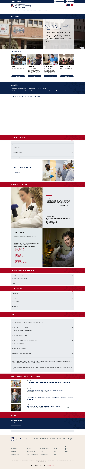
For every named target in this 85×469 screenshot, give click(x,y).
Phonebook (56, 453)
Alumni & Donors (33, 10)
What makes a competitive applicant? (18, 343)
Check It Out (50, 76)
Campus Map (56, 449)
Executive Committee (15, 142)
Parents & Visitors (14, 453)
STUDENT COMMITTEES (32, 67)
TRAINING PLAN (65, 66)
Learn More (18, 76)
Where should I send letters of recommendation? (20, 325)
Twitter (67, 448)
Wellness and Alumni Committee (17, 157)
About (12, 10)
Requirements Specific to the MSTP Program (19, 278)
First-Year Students (15, 293)
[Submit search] (63, 1)
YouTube (67, 453)
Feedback (72, 439)
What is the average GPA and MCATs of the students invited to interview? (24, 340)
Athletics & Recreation (31, 451)
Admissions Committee (16, 144)
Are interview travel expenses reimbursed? (19, 348)
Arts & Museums (29, 449)
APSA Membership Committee (17, 152)
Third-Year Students (15, 298)
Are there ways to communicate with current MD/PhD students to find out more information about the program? (31, 364)
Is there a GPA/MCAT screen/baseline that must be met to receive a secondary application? (27, 358)
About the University (30, 446)
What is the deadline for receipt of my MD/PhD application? (22, 327)
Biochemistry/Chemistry (19, 258)
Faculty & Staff (13, 449)
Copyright (64, 438)
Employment (36, 438)
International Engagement (44, 448)
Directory (55, 446)
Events (39, 10)
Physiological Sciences (19, 256)
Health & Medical (43, 449)
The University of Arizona (50, 465)
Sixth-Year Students (15, 306)
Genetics (16, 257)
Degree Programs (32, 12)
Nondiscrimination (52, 438)
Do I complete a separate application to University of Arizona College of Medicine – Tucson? (27, 322)
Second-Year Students (15, 296)
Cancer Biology (18, 249)
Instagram (67, 449)
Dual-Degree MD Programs (41, 12)
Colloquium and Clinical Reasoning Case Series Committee (22, 149)
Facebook (67, 446)
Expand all (72, 140)
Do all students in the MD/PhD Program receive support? (21, 353)
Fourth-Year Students (15, 301)
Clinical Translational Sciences (20, 250)
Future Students (13, 446)
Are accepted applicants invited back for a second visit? (21, 351)
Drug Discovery (18, 260)
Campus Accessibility (70, 438)
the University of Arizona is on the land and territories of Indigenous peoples (33, 459)
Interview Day (14, 280)
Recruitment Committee (16, 147)
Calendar (45, 10)
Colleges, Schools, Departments (32, 454)
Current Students (13, 448)
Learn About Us (17, 172)
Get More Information (15, 431)
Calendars (55, 448)
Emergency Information (44, 438)
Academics (29, 448)
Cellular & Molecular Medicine (20, 251)
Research (23, 10)
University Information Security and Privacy (42, 464)
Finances (13, 283)
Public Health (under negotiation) (21, 262)
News (28, 10)
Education (17, 10)
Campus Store (29, 453)
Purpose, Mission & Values (44, 454)
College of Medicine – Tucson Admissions (19, 275)
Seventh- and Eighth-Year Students (18, 309)
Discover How (34, 76)
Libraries (41, 451)
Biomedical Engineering (19, 248)
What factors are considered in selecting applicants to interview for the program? (25, 338)
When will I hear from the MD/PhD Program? (19, 335)
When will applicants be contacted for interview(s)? (20, 371)
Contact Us (68, 439)
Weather (55, 454)
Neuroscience (17, 253)
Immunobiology (18, 261)
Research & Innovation (44, 453)
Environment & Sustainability (45, 446)
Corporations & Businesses (15, 454)
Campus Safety (58, 438)
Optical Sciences (18, 254)
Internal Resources (69, 1)
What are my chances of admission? (18, 345)
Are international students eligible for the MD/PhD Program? (22, 330)
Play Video (82, 47)
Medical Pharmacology (19, 255)
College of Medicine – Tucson (18, 12)
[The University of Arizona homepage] (17, 1)
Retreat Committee (15, 155)
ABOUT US (14, 66)
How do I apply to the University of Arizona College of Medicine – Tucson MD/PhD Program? (27, 319)
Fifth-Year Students (15, 303)
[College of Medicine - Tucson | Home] (21, 439)
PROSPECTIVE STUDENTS (48, 67)
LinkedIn (67, 451)
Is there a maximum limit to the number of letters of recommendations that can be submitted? (28, 356)
